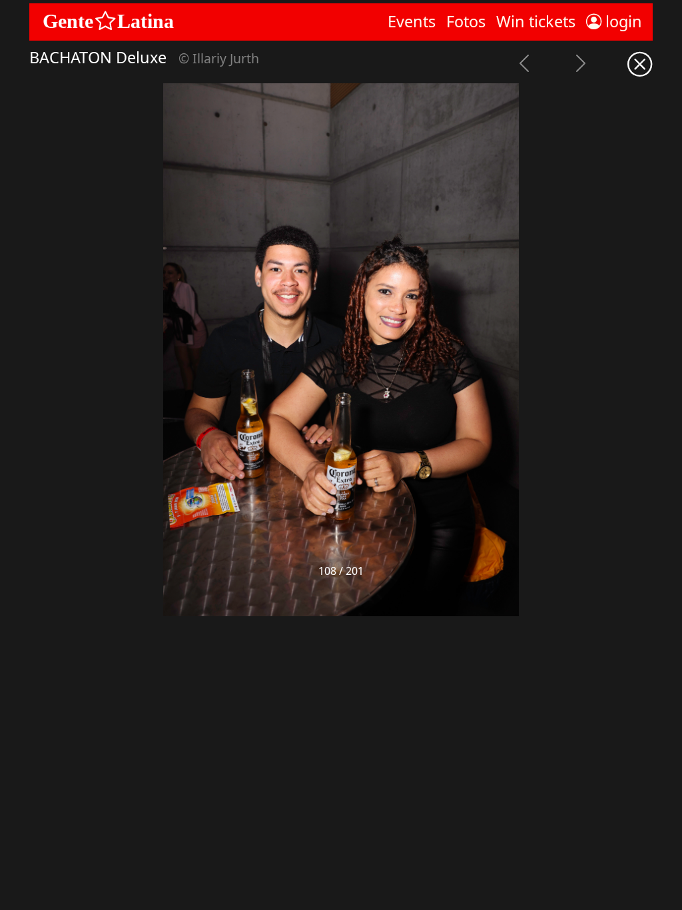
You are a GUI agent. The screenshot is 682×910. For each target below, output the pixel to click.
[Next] (580, 65)
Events (412, 21)
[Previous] (523, 65)
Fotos (466, 21)
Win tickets (535, 21)
